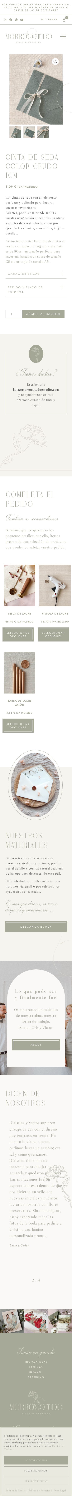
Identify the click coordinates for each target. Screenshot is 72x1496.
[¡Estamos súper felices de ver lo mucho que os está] (36, 1321)
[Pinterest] (16, 19)
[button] (55, 61)
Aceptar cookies (36, 1460)
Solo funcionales (36, 1470)
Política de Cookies (16, 1490)
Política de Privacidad (40, 1490)
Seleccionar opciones (18, 634)
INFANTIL (36, 1372)
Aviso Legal (60, 1490)
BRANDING (36, 1377)
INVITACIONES (36, 1362)
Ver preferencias (36, 1481)
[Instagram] (5, 19)
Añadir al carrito (43, 314)
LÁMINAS (36, 1367)
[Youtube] (22, 19)
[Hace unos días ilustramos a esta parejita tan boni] (12, 1321)
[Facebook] (10, 19)
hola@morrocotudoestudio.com (36, 389)
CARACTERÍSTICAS (24, 273)
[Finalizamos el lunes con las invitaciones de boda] (60, 1321)
